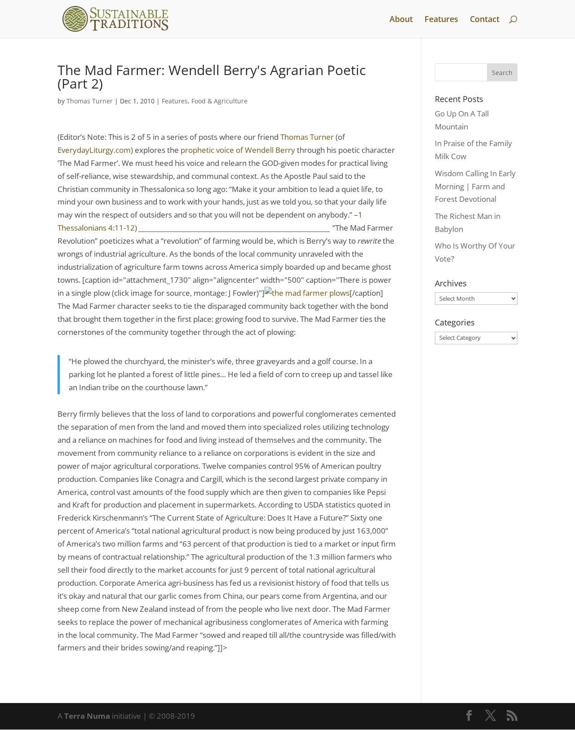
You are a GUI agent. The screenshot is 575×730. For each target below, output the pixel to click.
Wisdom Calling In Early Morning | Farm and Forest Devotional (475, 186)
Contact (485, 20)
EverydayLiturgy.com (94, 150)
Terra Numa (87, 716)
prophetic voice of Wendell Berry (238, 150)
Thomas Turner (89, 101)
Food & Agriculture (219, 101)
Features (441, 20)
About (401, 20)
